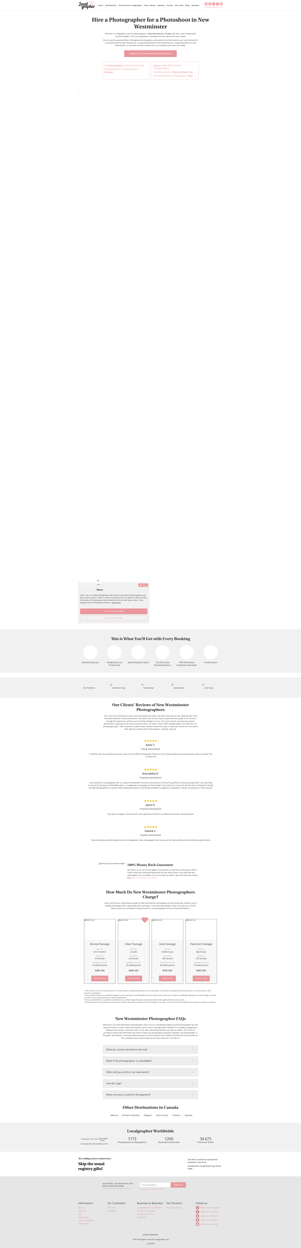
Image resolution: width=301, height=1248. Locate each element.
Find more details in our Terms (144, 878)
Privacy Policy (83, 1223)
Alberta (114, 1115)
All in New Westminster (124, 65)
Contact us (82, 1211)
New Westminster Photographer (173, 75)
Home (100, 5)
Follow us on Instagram (209, 1207)
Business (195, 5)
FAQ (80, 1214)
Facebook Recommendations (94, 1144)
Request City (83, 1217)
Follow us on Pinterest (209, 1216)
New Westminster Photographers (122, 70)
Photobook (112, 1211)
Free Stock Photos (173, 1207)
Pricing (170, 5)
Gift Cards (179, 5)
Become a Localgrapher (146, 1211)
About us (81, 1207)
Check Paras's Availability (114, 611)
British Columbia (130, 1115)
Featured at (142, 1217)
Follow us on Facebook (209, 1212)
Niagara (148, 1115)
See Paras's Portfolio (113, 618)
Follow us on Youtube (209, 1224)
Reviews (161, 5)
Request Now (99, 978)
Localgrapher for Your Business (149, 1207)
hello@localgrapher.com (213, 7)
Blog (188, 5)
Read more (116, 602)
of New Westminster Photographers (167, 67)
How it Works (150, 5)
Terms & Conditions (86, 1220)
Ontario (176, 1115)
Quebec (188, 1115)
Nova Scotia (162, 1115)
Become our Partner (145, 1214)
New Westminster (173, 72)
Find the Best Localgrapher (130, 5)
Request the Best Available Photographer (150, 53)
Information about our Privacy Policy (151, 1189)
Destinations (111, 5)
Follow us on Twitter (208, 1220)
